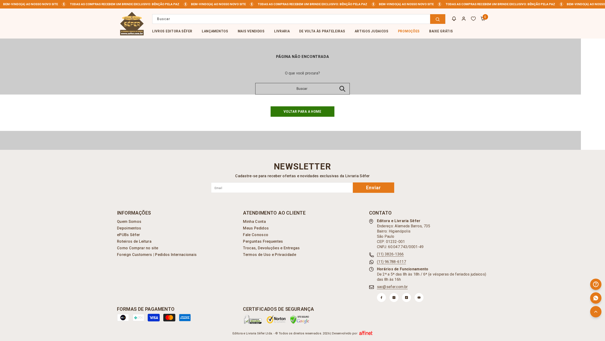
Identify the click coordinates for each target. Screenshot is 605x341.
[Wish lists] (473, 18)
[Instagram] (393, 297)
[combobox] (298, 19)
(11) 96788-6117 (391, 261)
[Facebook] (381, 297)
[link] (253, 319)
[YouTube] (419, 297)
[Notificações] (454, 18)
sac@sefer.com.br (392, 287)
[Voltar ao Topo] (595, 311)
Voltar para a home (302, 111)
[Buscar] (298, 19)
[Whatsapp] (595, 298)
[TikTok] (406, 297)
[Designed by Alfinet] (365, 333)
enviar (373, 187)
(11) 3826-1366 (390, 254)
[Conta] (463, 18)
